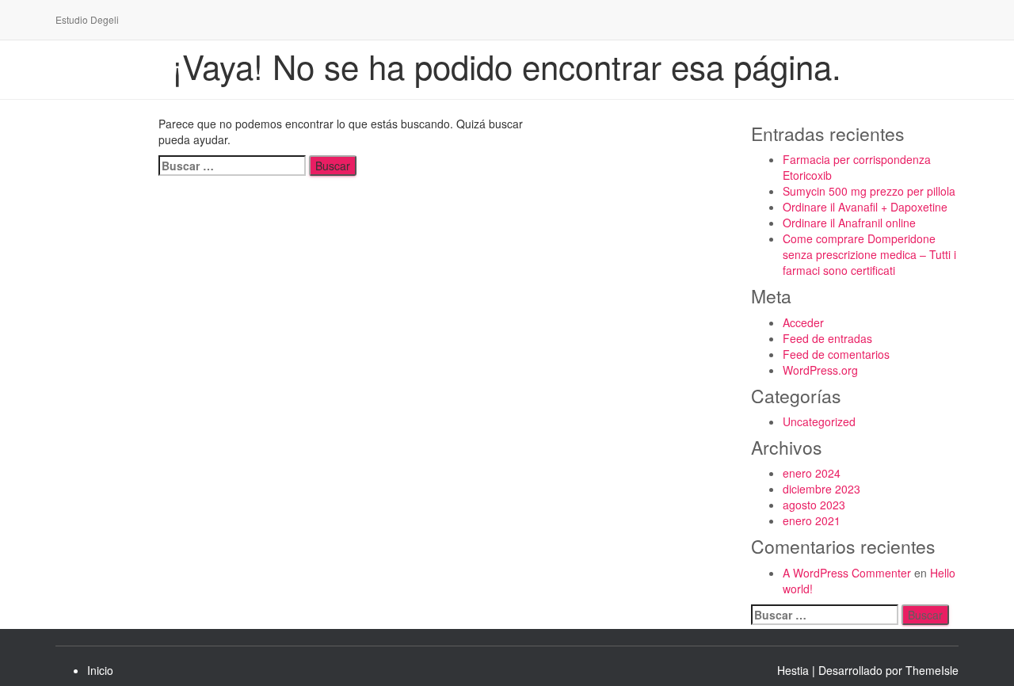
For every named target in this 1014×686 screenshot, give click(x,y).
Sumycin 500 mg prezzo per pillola (869, 191)
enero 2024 (812, 473)
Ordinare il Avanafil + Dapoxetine (865, 207)
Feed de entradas (827, 338)
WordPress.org (820, 370)
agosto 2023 (814, 505)
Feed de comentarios (836, 354)
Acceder (803, 322)
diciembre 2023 (821, 489)
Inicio (100, 670)
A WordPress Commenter (847, 573)
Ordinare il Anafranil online (849, 223)
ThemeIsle (932, 670)
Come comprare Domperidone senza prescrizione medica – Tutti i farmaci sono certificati (869, 254)
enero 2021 (812, 520)
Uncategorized (819, 421)
